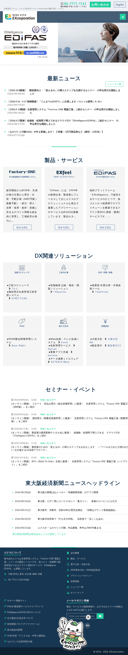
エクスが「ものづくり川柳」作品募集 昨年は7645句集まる (69, 527)
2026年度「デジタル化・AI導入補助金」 (27, 635)
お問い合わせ (100, 4)
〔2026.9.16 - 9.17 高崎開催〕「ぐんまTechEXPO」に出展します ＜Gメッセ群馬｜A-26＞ (54, 101)
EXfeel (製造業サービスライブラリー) (25, 606)
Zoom (64, 342)
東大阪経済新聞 (14, 629)
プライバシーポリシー (81, 575)
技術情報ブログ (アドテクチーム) (23, 624)
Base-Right (19, 345)
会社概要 (74, 552)
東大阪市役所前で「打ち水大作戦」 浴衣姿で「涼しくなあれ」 (71, 518)
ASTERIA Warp (60, 361)
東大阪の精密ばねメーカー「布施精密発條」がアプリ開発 (68, 492)
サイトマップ (77, 592)
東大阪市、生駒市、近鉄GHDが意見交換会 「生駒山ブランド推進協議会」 (78, 510)
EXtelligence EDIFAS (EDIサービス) (23, 612)
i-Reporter (59, 291)
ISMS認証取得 (93, 570)
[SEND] (100, 616)
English (120, 4)
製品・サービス (78, 558)
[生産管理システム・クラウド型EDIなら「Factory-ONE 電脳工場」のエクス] (20, 17)
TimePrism (101, 291)
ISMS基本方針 (77, 570)
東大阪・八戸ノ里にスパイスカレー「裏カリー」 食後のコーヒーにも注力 (77, 501)
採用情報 (74, 581)
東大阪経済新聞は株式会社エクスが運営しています (39, 534)
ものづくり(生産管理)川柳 (19, 641)
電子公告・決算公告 (80, 564)
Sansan (52, 348)
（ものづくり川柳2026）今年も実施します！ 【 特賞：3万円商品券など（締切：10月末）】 (55, 131)
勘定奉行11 (114, 345)
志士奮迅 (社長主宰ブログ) (20, 618)
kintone (53, 355)
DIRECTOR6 (19, 298)
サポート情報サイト (17, 600)
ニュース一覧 (114, 84)
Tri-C (15, 288)
